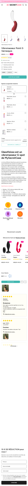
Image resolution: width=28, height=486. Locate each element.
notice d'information (17, 476)
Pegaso (15, 257)
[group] (14, 1)
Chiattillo (3, 257)
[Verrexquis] (4, 38)
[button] (23, 5)
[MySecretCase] (14, 5)
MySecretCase (20, 238)
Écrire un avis (10, 281)
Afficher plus (13, 346)
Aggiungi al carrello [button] (14, 144)
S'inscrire (14, 482)
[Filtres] (22, 282)
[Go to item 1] (5, 288)
